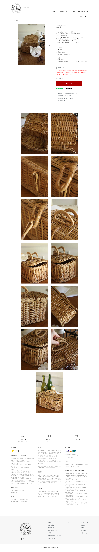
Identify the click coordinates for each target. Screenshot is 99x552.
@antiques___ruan (84, 11)
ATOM (72, 525)
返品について (68, 93)
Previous (13, 45)
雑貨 (17, 20)
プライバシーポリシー (53, 538)
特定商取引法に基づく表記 (64, 96)
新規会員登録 (60, 11)
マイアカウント (51, 11)
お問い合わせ (84, 533)
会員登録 (83, 525)
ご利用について (51, 533)
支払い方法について (53, 530)
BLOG (74, 11)
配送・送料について (53, 525)
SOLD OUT (69, 83)
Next (49, 45)
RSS (69, 525)
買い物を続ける (61, 100)
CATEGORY (49, 17)
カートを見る (84, 530)
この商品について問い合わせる (65, 98)
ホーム (12, 20)
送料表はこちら (61, 67)
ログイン (68, 11)
